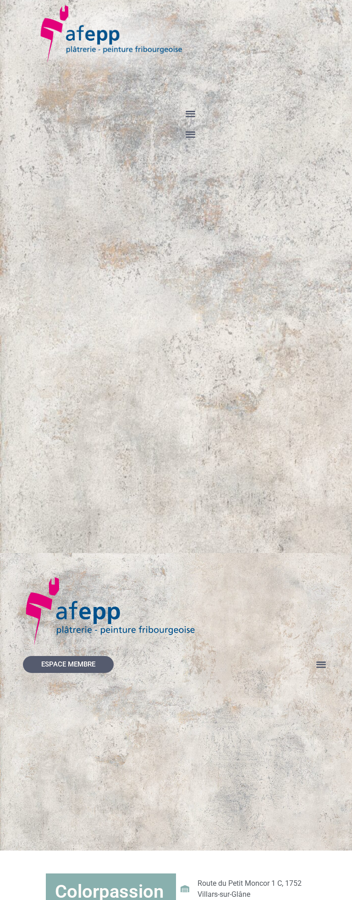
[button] (190, 113)
